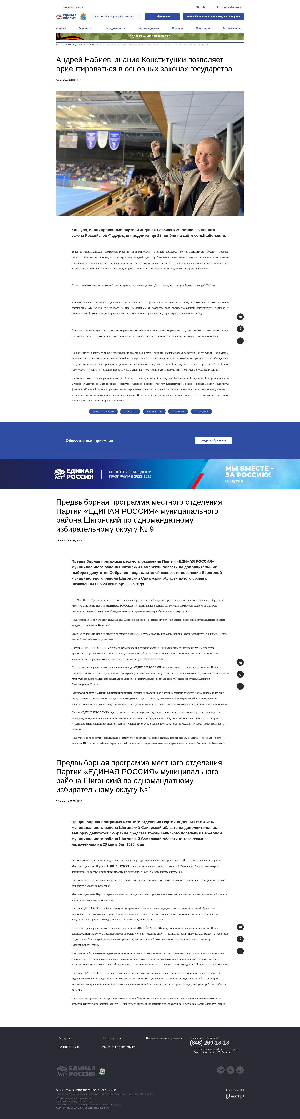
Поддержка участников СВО (150, 36)
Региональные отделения (165, 1038)
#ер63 (130, 411)
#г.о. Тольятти (154, 411)
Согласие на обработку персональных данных (82, 1108)
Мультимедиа (203, 28)
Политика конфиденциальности (74, 1101)
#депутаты (178, 411)
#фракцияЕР (201, 411)
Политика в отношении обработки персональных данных (88, 1104)
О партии (61, 28)
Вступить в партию (232, 28)
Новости (96, 44)
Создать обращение (213, 440)
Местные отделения (148, 28)
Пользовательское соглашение (73, 1098)
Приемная (177, 28)
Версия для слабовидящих (229, 7)
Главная (60, 44)
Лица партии (85, 28)
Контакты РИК (69, 1047)
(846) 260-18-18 (209, 1042)
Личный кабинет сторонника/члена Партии (213, 16)
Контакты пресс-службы (120, 1047)
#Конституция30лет (103, 411)
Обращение (162, 16)
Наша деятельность (115, 28)
